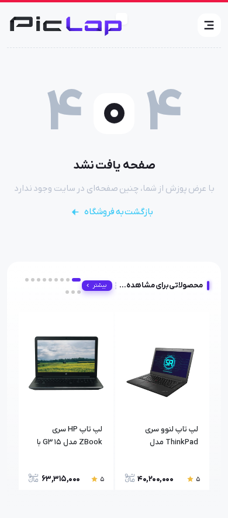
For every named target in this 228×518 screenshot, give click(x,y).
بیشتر (99, 285)
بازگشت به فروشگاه (118, 212)
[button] (209, 25)
